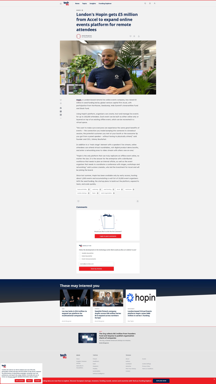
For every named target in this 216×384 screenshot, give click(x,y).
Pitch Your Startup (131, 368)
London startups (82, 193)
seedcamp (95, 189)
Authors (128, 361)
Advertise (128, 366)
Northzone (128, 189)
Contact (128, 371)
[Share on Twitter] (61, 111)
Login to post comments (108, 236)
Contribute (129, 364)
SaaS (63, 309)
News (77, 3)
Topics (84, 3)
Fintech (97, 309)
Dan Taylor (131, 321)
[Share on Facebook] (61, 108)
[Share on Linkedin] (61, 115)
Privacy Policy (146, 366)
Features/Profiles (82, 189)
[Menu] (61, 4)
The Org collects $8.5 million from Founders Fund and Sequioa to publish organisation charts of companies (117, 336)
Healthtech (96, 361)
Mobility (95, 368)
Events (78, 10)
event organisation (106, 193)
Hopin (78, 100)
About (127, 359)
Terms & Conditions (147, 368)
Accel (118, 189)
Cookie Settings (146, 364)
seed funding (107, 189)
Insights (93, 3)
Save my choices (96, 269)
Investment (131, 309)
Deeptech (95, 366)
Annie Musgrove (66, 321)
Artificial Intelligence (98, 373)
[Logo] (67, 3)
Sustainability (96, 371)
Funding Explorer (105, 3)
